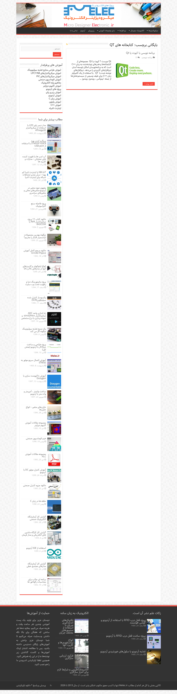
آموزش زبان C (55, 99)
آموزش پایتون (55, 102)
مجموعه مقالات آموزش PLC (35, 455)
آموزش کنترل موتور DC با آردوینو (34, 471)
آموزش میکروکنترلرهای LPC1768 (46, 73)
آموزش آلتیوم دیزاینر (52, 86)
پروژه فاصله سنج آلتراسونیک (38, 205)
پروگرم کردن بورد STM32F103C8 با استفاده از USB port (34, 143)
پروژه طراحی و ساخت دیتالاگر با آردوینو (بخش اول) (35, 347)
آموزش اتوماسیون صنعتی (49, 80)
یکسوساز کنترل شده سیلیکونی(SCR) (36, 299)
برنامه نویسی (147, 57)
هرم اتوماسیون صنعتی (36, 439)
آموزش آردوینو (55, 96)
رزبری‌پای (91, 30)
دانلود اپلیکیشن (23, 685)
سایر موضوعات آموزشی (107, 30)
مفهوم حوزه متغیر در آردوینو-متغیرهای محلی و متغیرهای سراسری (35, 190)
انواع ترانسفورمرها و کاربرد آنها (65, 642)
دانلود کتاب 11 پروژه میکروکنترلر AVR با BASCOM (37, 221)
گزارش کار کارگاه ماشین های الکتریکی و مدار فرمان (34, 533)
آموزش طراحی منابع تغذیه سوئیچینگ (44, 70)
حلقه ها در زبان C (38, 501)
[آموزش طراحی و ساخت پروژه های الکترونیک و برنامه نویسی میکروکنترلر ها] (88, 15)
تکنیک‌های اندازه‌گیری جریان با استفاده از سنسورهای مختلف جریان (66, 626)
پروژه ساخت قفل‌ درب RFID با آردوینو (126, 636)
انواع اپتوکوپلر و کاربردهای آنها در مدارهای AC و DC (34, 267)
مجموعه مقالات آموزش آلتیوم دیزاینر (35, 424)
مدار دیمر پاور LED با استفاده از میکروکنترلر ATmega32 (36, 127)
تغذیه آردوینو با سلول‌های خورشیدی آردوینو (123, 651)
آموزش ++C (56, 105)
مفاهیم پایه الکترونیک (51, 83)
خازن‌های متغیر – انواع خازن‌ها (36, 408)
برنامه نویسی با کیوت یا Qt (140, 53)
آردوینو (82, 30)
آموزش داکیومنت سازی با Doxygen (34, 377)
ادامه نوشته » (148, 84)
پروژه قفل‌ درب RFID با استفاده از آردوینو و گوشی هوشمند (123, 621)
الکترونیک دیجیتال (137, 30)
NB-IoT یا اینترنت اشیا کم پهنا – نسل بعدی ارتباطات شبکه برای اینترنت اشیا (34, 174)
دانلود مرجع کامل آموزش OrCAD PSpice (35, 252)
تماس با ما (73, 30)
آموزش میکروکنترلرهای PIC (48, 76)
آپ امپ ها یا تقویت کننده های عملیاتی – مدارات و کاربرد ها (34, 159)
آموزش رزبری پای (53, 92)
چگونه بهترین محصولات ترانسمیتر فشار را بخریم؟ (35, 236)
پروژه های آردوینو (53, 89)
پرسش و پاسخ (39, 685)
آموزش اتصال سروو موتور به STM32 (33, 361)
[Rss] (51, 685)
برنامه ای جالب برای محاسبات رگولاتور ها (37, 580)
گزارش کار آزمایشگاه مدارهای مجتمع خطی (36, 565)
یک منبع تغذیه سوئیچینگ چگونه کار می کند (34, 330)
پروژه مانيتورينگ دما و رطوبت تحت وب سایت (35, 283)
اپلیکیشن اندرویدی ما (26, 660)
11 (136, 57)
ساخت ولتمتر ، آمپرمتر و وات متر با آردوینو (35, 393)
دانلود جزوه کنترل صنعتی (34, 485)
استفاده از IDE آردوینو (36, 548)
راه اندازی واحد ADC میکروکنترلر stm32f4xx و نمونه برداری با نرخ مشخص (33, 315)
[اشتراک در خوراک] (67, 44)
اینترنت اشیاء (55, 108)
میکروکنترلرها (153, 30)
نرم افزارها (122, 30)
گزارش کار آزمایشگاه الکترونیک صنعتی (37, 518)
